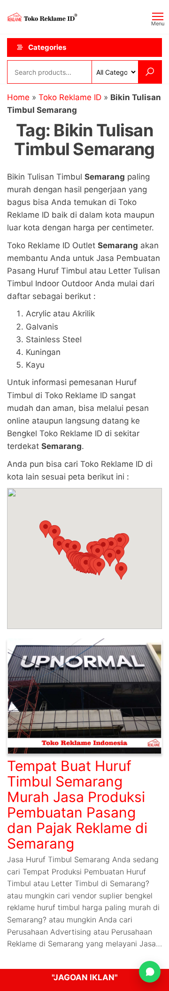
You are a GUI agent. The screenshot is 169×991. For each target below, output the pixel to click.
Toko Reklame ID (69, 97)
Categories (47, 47)
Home (18, 97)
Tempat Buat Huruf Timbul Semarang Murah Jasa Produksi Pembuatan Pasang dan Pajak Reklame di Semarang (77, 804)
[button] (99, 566)
